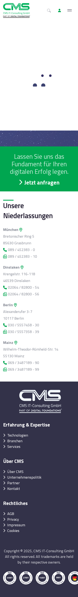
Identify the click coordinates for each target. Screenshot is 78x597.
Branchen (14, 441)
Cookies (13, 530)
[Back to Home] (40, 398)
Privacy (13, 519)
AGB (10, 513)
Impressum (16, 525)
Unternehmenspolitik (24, 477)
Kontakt (13, 488)
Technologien (17, 435)
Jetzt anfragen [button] (41, 182)
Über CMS (15, 471)
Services (13, 446)
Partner (13, 483)
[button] (59, 10)
